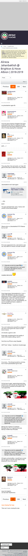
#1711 (25, 103)
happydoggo (10, 173)
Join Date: (9, 97)
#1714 (25, 163)
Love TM (9, 233)
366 (18, 86)
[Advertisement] (14, 16)
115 (13, 86)
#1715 (25, 182)
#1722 (25, 381)
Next (24, 86)
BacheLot (10, 477)
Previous (6, 86)
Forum (5, 46)
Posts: (18, 97)
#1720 (25, 324)
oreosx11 (9, 351)
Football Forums (11, 46)
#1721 (25, 359)
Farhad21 (9, 369)
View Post (21, 265)
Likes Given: (10, 99)
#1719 (25, 291)
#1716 (25, 224)
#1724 (25, 447)
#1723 (25, 412)
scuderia (9, 281)
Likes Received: (11, 98)
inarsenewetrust (11, 111)
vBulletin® (20, 553)
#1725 (25, 488)
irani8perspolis (11, 91)
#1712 (25, 121)
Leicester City (11, 214)
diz (8, 134)
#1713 (25, 143)
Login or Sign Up (22, 1)
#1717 (25, 242)
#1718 (25, 262)
